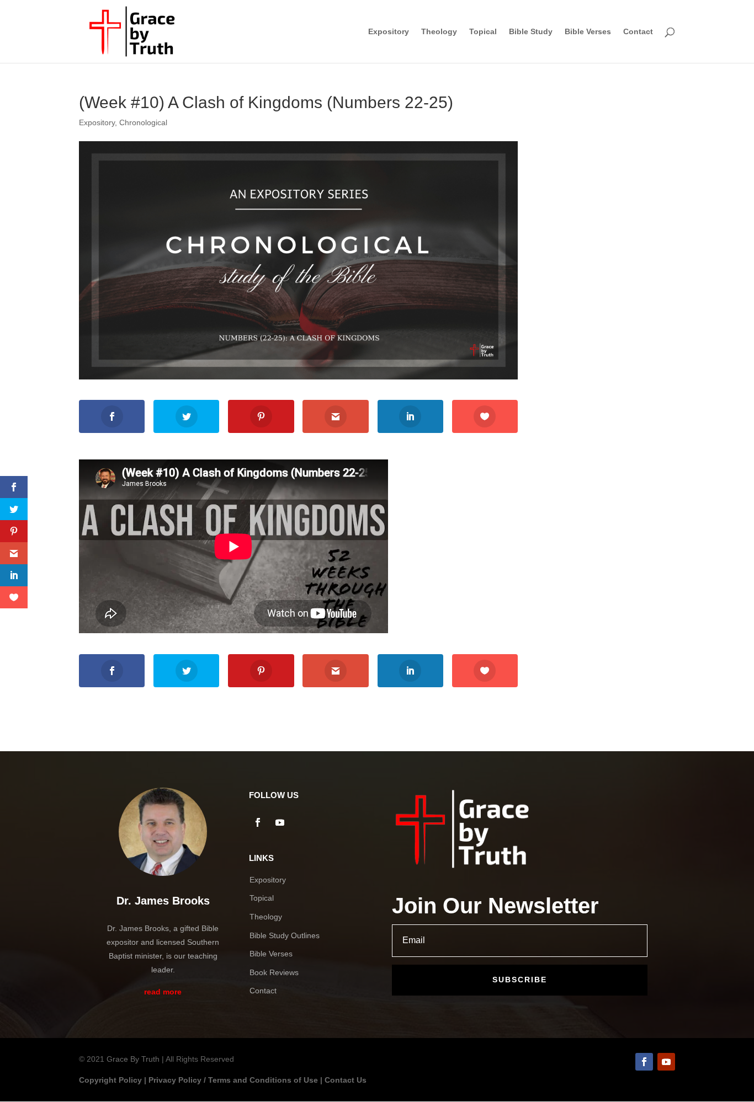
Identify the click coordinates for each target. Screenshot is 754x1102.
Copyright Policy (110, 1080)
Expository (388, 32)
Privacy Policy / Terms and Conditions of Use (233, 1080)
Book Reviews (274, 972)
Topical (483, 32)
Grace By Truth (133, 1059)
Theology (439, 32)
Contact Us (346, 1080)
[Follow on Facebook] (258, 822)
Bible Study (531, 32)
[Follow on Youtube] (280, 822)
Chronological (143, 122)
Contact (638, 32)
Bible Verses (588, 32)
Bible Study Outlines (284, 935)
